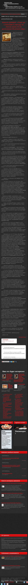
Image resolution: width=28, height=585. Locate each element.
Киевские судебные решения (10, 452)
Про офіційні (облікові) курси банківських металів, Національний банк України (7, 399)
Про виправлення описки (7, 473)
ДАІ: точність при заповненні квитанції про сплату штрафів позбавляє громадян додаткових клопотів (19, 413)
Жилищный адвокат (9, 581)
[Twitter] (11, 362)
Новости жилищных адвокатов (10, 480)
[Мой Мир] (14, 362)
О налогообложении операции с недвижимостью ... (11, 555)
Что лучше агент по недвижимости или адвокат (10, 565)
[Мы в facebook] (4, 583)
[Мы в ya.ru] (7, 583)
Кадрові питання (21, 384)
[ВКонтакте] (10, 362)
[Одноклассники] (13, 362)
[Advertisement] (14, 364)
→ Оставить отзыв (23, 549)
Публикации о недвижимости (10, 553)
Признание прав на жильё (7, 579)
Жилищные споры (8, 2)
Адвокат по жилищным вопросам (11, 3)
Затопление (15, 579)
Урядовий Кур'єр (22, 337)
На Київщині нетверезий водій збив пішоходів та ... (11, 502)
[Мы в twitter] (2, 583)
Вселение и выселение (6, 579)
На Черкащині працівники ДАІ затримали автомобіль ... (12, 493)
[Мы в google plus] (27, 581)
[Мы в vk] (24, 581)
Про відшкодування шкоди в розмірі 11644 (10, 458)
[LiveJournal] (16, 362)
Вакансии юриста (17, 579)
